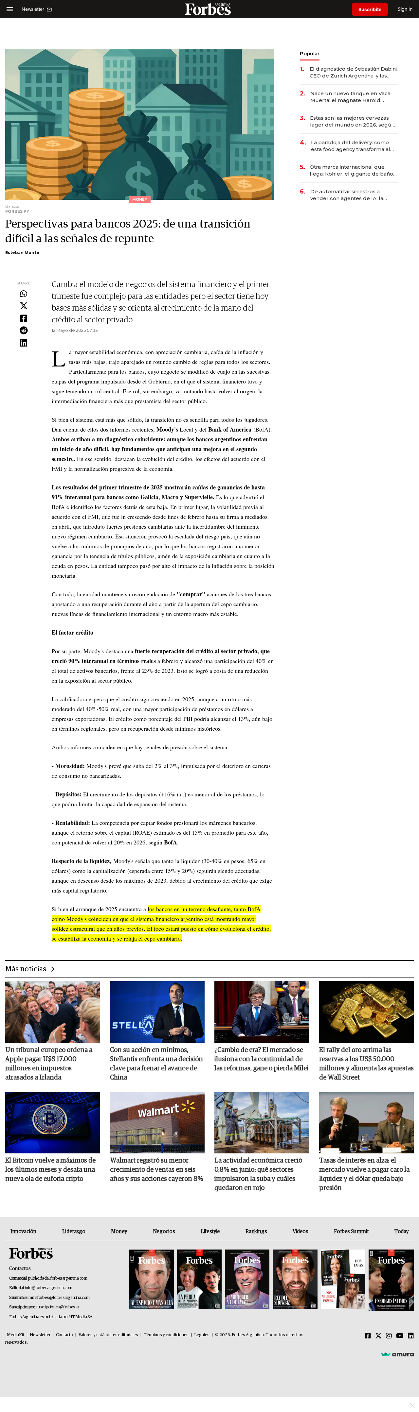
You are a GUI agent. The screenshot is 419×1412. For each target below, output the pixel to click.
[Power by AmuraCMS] (397, 1354)
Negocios (164, 1231)
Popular (309, 53)
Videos (300, 1231)
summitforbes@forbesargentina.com (57, 1298)
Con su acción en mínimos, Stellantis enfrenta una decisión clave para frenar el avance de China (156, 1064)
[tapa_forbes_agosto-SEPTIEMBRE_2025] (390, 1280)
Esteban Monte (22, 252)
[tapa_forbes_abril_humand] (199, 1280)
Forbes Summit (351, 1231)
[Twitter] (23, 306)
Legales (202, 1335)
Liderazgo (73, 1231)
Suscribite (369, 9)
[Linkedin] (23, 343)
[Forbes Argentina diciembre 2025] (295, 1280)
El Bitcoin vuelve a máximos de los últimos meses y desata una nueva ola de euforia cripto (50, 1169)
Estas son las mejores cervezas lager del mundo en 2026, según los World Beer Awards (352, 121)
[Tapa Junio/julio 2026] (151, 1280)
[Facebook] (23, 319)
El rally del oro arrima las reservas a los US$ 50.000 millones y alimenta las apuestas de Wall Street (366, 1064)
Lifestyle (210, 1231)
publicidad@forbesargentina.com (57, 1278)
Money (119, 1231)
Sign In (405, 9)
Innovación (23, 1231)
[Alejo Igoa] (247, 1280)
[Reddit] (23, 331)
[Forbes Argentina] (209, 9)
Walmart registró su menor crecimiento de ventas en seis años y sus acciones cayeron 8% (156, 1169)
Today (401, 1231)
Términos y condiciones (166, 1335)
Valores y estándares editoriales (108, 1335)
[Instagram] (389, 1336)
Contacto (64, 1335)
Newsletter (40, 1335)
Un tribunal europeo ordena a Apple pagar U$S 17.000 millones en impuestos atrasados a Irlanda (48, 1064)
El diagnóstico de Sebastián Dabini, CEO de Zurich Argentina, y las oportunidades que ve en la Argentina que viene (354, 72)
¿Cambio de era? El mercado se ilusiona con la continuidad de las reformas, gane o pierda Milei (261, 1059)
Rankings (256, 1231)
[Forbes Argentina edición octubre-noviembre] (343, 1280)
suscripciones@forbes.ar (57, 1307)
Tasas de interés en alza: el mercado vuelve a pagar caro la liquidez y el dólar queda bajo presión (364, 1174)
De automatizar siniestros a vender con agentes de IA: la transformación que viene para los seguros (353, 195)
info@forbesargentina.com (48, 1288)
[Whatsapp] (23, 294)
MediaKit (15, 1335)
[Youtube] (400, 1336)
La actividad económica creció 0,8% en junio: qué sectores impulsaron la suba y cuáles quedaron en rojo (258, 1174)
